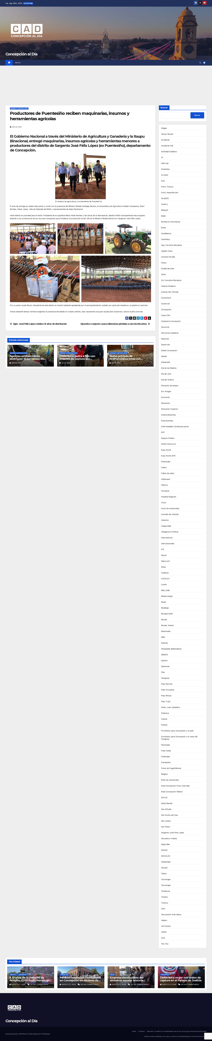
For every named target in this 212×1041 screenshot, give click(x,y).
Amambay (165, 169)
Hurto (163, 502)
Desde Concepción (169, 350)
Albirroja (164, 163)
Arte (163, 181)
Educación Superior (169, 409)
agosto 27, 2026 (18, 984)
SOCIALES (165, 856)
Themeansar (45, 1034)
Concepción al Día (21, 54)
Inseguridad (166, 526)
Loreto (164, 584)
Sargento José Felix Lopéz (19, 108)
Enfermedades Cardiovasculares (175, 426)
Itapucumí (165, 561)
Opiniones (165, 666)
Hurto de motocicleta (170, 508)
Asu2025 (165, 198)
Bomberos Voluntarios (170, 222)
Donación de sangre (169, 385)
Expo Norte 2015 (168, 456)
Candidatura (166, 233)
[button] (200, 63)
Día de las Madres (168, 368)
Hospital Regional (168, 497)
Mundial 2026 (167, 614)
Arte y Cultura (167, 187)
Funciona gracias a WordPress (16, 1034)
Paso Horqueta (167, 690)
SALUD (164, 797)
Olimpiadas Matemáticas (171, 649)
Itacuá (163, 555)
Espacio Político (168, 438)
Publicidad (165, 756)
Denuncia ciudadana (170, 333)
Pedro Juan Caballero (170, 707)
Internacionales (167, 543)
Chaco (164, 263)
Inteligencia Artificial (169, 532)
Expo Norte (166, 450)
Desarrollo (165, 345)
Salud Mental (166, 803)
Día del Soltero (167, 380)
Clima (163, 274)
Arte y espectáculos (169, 192)
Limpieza (165, 573)
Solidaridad (165, 862)
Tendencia (165, 891)
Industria (165, 520)
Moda (163, 602)
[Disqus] (80, 401)
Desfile (164, 356)
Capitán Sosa (166, 251)
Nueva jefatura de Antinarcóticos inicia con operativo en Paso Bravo (125, 358)
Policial (164, 719)
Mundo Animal (167, 625)
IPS (162, 549)
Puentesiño (166, 762)
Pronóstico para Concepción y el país (177, 731)
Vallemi (164, 920)
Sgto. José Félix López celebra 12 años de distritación (40, 324)
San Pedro (165, 827)
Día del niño (166, 374)
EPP (163, 432)
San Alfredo (166, 809)
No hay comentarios (39, 984)
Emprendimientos (168, 415)
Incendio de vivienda (170, 514)
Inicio (18, 63)
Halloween (165, 479)
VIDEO (164, 932)
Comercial (165, 304)
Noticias (164, 643)
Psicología (165, 745)
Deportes (165, 339)
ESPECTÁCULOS (168, 444)
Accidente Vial (167, 146)
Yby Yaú (164, 944)
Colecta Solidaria (168, 286)
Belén (163, 216)
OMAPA (164, 655)
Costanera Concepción (171, 321)
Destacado (165, 362)
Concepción (166, 309)
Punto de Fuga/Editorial (171, 768)
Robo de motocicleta (170, 780)
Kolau (163, 567)
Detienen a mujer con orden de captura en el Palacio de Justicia (180, 979)
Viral (163, 938)
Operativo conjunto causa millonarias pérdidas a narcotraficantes (113, 324)
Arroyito (164, 175)
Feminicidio (165, 462)
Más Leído (165, 590)
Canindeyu (165, 239)
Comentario (166, 298)
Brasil (163, 228)
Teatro (164, 873)
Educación (165, 403)
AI (162, 157)
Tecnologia (165, 879)
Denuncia (165, 327)
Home (134, 1031)
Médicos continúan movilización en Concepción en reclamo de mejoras (80, 980)
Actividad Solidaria (169, 151)
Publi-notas (166, 751)
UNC (163, 909)
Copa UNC (165, 315)
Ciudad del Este (167, 268)
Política (164, 725)
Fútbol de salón (167, 473)
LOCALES (165, 579)
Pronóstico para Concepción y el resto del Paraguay (179, 737)
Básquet (164, 210)
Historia (164, 485)
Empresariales (167, 421)
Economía (165, 397)
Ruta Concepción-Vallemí (172, 792)
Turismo (164, 903)
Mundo (164, 619)
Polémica (165, 713)
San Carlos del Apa (169, 815)
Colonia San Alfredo (170, 292)
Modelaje (165, 608)
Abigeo (164, 128)
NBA (163, 637)
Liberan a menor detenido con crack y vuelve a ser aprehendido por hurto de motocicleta (175, 1036)
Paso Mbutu (166, 696)
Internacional (166, 538)
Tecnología (166, 885)
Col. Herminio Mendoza (171, 280)
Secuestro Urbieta (169, 838)
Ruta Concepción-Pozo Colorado (175, 786)
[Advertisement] (106, 82)
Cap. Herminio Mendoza (171, 245)
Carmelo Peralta (168, 257)
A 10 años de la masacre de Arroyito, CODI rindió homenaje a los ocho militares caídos (30, 980)
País (163, 672)
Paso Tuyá (165, 701)
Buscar (164, 107)
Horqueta (165, 491)
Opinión (164, 660)
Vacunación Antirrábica (171, 914)
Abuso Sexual (167, 134)
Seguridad (165, 844)
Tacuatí (164, 868)
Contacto (141, 1031)
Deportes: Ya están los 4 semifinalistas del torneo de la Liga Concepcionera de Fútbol (176, 1031)
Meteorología (166, 596)
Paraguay (165, 678)
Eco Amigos (166, 391)
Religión (164, 774)
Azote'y (164, 204)
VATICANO (166, 926)
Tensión (164, 897)
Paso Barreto (166, 684)
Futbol (164, 467)
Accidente (165, 140)
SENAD (164, 850)
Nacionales (166, 631)
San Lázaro (166, 821)
